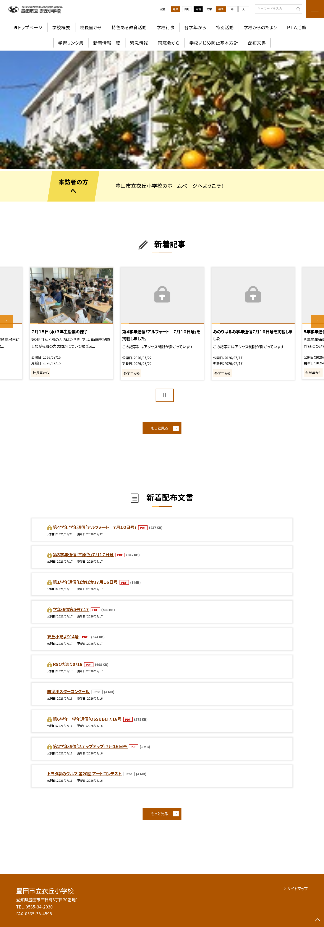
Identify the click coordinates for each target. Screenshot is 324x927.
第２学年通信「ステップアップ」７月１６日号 (90, 746)
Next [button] (317, 321)
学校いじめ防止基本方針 (213, 42)
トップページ (30, 27)
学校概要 (61, 27)
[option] (162, 110)
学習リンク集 (70, 42)
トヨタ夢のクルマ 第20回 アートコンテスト (84, 773)
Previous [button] (6, 321)
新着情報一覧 (106, 42)
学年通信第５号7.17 (71, 609)
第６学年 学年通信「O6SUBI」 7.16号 (87, 719)
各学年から (195, 27)
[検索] (298, 8)
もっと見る (159, 428)
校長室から (91, 27)
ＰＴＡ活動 (296, 27)
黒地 (198, 9)
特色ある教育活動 (129, 27)
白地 (187, 9)
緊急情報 (139, 42)
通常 (175, 9)
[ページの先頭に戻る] (317, 920)
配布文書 (257, 42)
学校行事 (166, 27)
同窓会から (169, 42)
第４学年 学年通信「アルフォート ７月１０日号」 (95, 527)
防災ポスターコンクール (68, 691)
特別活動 (225, 27)
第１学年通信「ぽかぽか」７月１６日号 (85, 582)
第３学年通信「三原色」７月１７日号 (83, 554)
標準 (220, 9)
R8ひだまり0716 (68, 664)
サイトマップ (297, 888)
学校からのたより (260, 27)
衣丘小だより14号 (63, 637)
